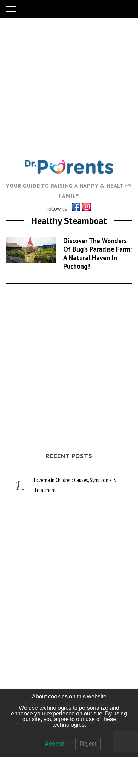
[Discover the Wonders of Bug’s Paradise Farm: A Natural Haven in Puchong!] (31, 250)
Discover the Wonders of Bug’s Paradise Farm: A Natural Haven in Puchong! (97, 253)
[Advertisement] (69, 87)
